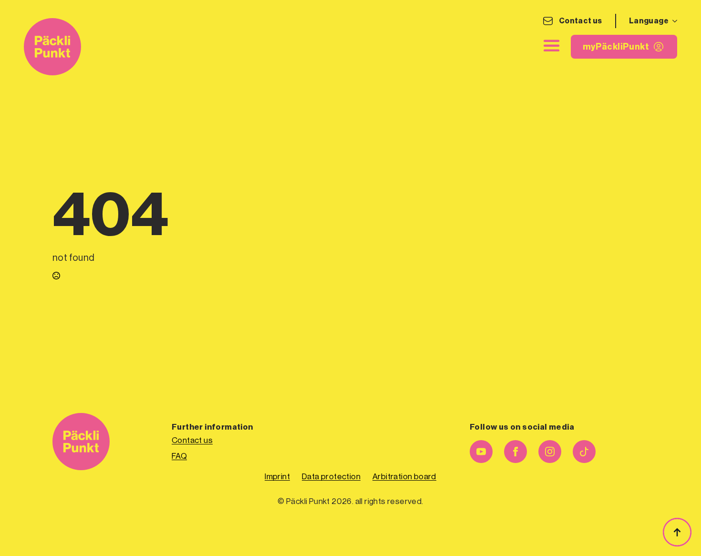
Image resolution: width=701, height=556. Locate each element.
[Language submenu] (673, 21)
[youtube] (481, 451)
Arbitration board (404, 477)
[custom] (584, 451)
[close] (551, 45)
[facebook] (515, 451)
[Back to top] (677, 532)
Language (649, 21)
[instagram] (549, 451)
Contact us (580, 21)
